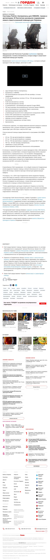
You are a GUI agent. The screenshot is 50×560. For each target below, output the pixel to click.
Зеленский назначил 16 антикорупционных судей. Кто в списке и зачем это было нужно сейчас (13, 370)
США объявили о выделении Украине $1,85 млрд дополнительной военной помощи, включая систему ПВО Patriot (24, 326)
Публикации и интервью (15, 5)
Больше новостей (13, 418)
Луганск (27, 493)
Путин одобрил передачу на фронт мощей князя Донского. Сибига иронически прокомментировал (13, 414)
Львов (26, 477)
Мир (25, 331)
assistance (29, 292)
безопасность (34, 294)
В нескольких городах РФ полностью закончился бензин (12, 392)
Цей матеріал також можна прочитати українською (28, 22)
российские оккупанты (32, 296)
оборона (23, 290)
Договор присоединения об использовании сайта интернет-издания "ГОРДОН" (19, 523)
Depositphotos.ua (22, 542)
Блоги (37, 5)
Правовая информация (6, 515)
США (9, 288)
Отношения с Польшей (39, 7)
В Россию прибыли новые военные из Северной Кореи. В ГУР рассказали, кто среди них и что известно (12, 403)
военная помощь (16, 290)
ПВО (11, 290)
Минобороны (23, 292)
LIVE (15, 489)
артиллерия (42, 290)
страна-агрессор (36, 292)
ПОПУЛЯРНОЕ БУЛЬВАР (9, 421)
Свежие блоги (30, 358)
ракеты (28, 294)
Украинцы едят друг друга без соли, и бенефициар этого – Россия (36, 360)
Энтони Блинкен (20, 298)
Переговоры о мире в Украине (24, 7)
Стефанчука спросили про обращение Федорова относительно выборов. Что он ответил (13, 376)
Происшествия (6, 495)
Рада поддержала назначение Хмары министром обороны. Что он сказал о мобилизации (38, 460)
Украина (13, 288)
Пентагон (30, 288)
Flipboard (40, 505)
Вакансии (5, 506)
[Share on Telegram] (16, 285)
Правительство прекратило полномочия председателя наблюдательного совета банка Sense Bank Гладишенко (12, 364)
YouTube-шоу (17, 502)
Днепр (26, 487)
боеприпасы (36, 290)
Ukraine (10, 292)
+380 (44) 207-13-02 (26, 528)
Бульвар (42, 5)
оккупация (35, 288)
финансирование (6, 296)
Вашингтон (41, 288)
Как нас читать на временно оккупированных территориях (7, 520)
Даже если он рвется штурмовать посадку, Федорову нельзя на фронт (36, 372)
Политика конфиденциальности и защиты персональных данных (19, 516)
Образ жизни (6, 493)
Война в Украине (10, 11)
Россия (4, 288)
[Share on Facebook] (11, 285)
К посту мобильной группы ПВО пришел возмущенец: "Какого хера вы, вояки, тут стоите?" (36, 366)
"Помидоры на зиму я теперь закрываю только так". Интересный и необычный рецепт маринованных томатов (14, 433)
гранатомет (16, 292)
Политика (5, 477)
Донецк (27, 482)
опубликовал (33, 54)
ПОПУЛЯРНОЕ (30, 429)
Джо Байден (12, 298)
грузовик (13, 296)
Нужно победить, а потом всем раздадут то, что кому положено (35, 377)
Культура (5, 487)
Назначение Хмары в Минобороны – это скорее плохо (37, 454)
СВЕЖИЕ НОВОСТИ (8, 359)
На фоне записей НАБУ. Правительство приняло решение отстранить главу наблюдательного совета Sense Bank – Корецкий (37, 447)
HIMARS (40, 296)
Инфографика (6, 498)
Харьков (27, 485)
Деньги (4, 479)
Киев (26, 474)
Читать (43, 303)
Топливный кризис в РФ (9, 7)
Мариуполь (28, 490)
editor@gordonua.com (42, 528)
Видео (15, 497)
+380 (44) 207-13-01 (10, 528)
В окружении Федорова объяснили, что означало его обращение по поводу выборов (12, 397)
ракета (40, 294)
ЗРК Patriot (19, 296)
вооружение (5, 290)
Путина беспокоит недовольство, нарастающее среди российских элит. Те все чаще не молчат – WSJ (13, 382)
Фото (15, 494)
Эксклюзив (16, 491)
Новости (5, 5)
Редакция (5, 509)
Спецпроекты (17, 504)
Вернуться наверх (40, 531)
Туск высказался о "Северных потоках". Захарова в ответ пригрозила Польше (12, 387)
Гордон (4, 11)
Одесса (27, 479)
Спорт (4, 485)
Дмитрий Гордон (40, 475)
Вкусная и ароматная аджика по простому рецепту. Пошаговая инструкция (13, 440)
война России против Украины (19, 294)
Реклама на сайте (7, 511)
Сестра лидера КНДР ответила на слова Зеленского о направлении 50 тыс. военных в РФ (38, 440)
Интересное (6, 500)
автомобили (24, 288)
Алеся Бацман (42, 499)
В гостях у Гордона (29, 5)
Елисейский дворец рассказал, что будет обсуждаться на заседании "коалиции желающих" (12, 408)
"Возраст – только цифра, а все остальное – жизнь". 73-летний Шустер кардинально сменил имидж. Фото (14, 426)
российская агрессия (7, 294)
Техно (4, 490)
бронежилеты (29, 290)
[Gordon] (27, 2)
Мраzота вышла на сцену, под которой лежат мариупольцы (36, 382)
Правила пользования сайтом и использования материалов (19, 511)
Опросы (16, 499)
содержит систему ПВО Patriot (35, 210)
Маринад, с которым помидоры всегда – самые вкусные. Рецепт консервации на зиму (13, 447)
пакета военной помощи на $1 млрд (22, 61)
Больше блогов (36, 386)
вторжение (5, 292)
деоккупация (5, 298)
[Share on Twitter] (13, 285)
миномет (24, 296)
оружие (18, 288)
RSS (39, 508)
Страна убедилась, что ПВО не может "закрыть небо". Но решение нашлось (37, 434)
